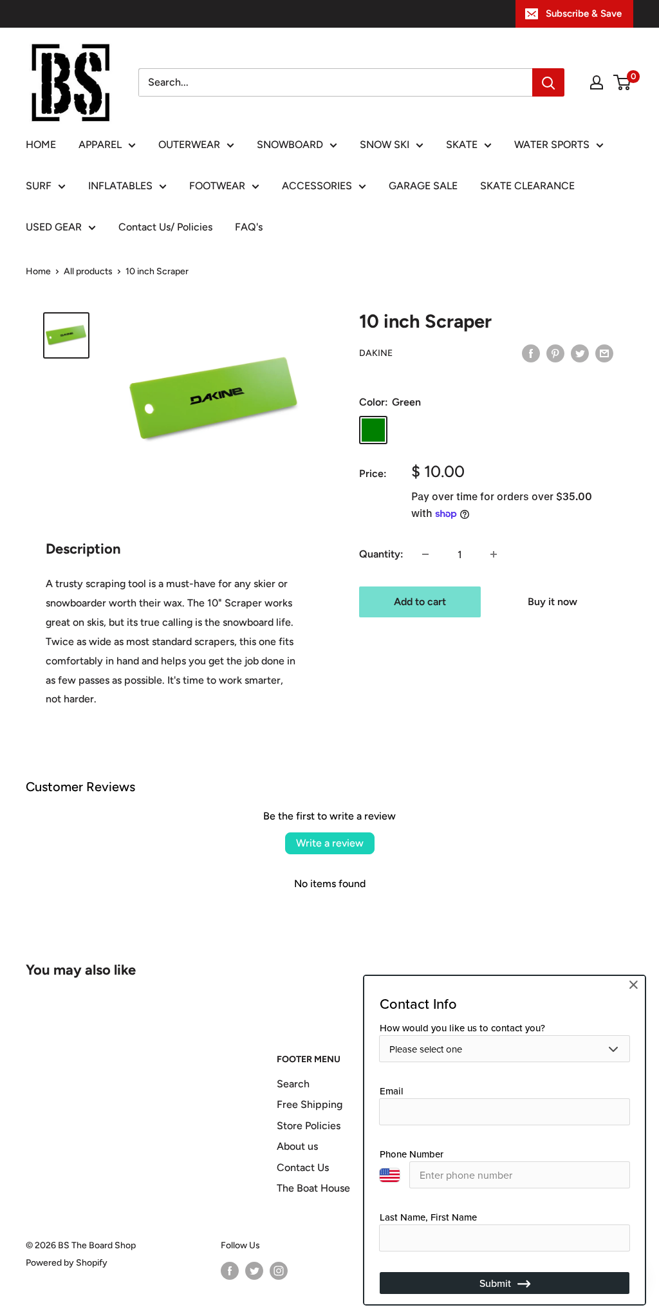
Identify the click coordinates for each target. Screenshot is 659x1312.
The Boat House (313, 1188)
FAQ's (249, 227)
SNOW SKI (384, 144)
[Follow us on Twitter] (254, 1271)
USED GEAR (54, 227)
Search (293, 1084)
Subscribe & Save (584, 13)
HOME (41, 144)
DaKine (376, 353)
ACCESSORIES (317, 186)
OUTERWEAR (189, 144)
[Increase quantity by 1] (493, 554)
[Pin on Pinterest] (555, 352)
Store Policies (308, 1126)
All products (88, 271)
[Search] (548, 82)
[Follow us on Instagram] (279, 1271)
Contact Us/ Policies (165, 227)
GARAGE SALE (423, 186)
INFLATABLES (120, 186)
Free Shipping (309, 1104)
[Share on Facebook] (531, 352)
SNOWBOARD (290, 144)
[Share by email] (604, 352)
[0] (623, 82)
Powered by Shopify (66, 1262)
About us (297, 1146)
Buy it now (552, 601)
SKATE (462, 144)
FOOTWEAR (217, 186)
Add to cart (420, 601)
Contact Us (303, 1167)
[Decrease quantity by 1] (425, 554)
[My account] (596, 82)
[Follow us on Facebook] (230, 1271)
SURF (38, 186)
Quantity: (381, 554)
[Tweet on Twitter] (580, 352)
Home (38, 271)
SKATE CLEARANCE (527, 186)
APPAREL (100, 144)
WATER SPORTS (551, 144)
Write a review (330, 843)
